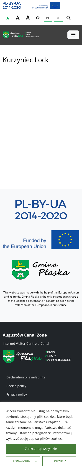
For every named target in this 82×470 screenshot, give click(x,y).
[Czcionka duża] (28, 17)
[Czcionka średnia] (18, 18)
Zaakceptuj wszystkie (41, 448)
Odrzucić (59, 461)
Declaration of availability (25, 377)
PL (48, 18)
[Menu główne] (73, 34)
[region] (41, 436)
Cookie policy (16, 386)
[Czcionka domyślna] (8, 18)
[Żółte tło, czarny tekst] (38, 18)
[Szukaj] (68, 17)
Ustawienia (21, 461)
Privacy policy (16, 394)
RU (58, 18)
